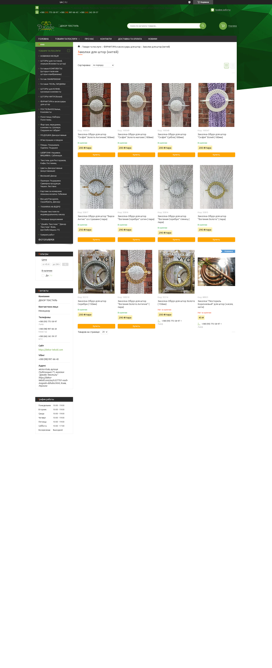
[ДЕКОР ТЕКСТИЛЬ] (45, 25)
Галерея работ (47, 235)
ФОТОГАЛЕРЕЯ (46, 239)
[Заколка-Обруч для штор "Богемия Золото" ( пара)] (216, 187)
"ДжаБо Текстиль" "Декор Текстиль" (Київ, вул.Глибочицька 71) (53, 227)
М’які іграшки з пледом (51, 140)
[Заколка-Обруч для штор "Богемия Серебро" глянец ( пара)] (176, 187)
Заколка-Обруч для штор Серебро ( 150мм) (92, 302)
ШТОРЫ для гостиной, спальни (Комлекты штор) (53, 62)
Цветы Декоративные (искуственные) (51, 169)
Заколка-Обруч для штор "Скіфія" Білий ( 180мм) (212, 136)
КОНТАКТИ (106, 39)
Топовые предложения (51, 219)
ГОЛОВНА (43, 39)
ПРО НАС (89, 39)
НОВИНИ (152, 39)
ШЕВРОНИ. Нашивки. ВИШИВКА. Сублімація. (51, 154)
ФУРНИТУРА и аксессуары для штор (53, 102)
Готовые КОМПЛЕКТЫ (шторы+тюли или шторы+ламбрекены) (51, 71)
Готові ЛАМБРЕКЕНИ (50, 79)
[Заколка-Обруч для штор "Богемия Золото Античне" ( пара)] (136, 272)
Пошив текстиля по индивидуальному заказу (52, 212)
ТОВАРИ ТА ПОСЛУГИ (66, 39)
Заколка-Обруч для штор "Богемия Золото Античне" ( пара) (133, 304)
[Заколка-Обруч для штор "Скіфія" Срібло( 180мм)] (176, 105)
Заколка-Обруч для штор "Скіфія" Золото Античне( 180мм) (96, 136)
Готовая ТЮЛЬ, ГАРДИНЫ (52, 84)
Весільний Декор (48, 176)
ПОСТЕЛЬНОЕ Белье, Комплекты (50, 110)
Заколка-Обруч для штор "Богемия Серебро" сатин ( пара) (136, 217)
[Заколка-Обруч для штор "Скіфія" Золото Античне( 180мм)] (96, 105)
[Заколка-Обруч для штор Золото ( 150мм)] (176, 272)
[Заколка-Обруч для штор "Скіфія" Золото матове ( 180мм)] (136, 105)
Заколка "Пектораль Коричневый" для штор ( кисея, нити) (215, 304)
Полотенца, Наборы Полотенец (50, 118)
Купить (96, 154)
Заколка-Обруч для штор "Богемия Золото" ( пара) (212, 217)
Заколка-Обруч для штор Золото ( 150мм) (176, 302)
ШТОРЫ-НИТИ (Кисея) (51, 96)
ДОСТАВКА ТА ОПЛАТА (130, 39)
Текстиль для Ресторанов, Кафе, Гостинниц (53, 161)
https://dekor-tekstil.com (51, 349)
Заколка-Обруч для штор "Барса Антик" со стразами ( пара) (96, 217)
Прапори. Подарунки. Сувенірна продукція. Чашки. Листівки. (50, 183)
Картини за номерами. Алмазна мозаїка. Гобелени (53, 192)
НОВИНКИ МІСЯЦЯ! (49, 56)
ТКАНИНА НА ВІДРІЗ (50, 207)
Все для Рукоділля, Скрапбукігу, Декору (50, 200)
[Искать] (203, 26)
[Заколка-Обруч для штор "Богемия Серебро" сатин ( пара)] (136, 187)
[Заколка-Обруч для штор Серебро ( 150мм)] (96, 272)
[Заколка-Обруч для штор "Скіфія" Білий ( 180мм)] (216, 105)
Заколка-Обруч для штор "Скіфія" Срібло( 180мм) (172, 136)
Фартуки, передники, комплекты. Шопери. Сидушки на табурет (50, 127)
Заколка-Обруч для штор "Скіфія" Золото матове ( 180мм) (135, 136)
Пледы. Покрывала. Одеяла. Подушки (50, 146)
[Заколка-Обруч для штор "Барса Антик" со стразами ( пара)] (96, 187)
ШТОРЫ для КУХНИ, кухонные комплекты (50, 90)
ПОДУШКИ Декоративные (53, 135)
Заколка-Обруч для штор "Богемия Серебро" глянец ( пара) (173, 219)
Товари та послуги (91, 47)
